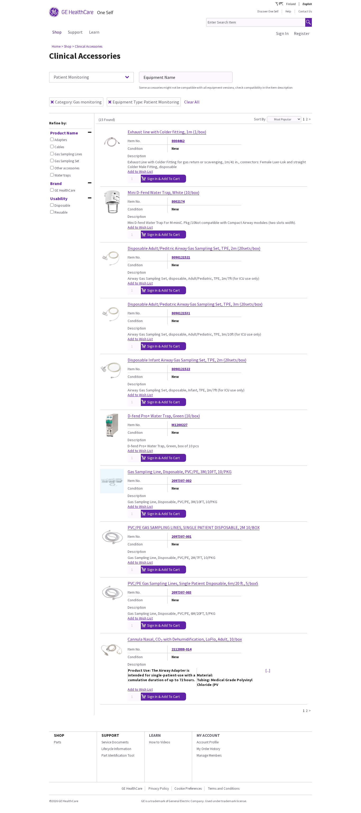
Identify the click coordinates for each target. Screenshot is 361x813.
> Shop (66, 46)
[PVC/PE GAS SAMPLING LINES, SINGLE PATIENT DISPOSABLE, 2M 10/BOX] (112, 546)
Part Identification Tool (117, 755)
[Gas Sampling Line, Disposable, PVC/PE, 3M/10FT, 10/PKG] (112, 491)
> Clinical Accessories (87, 46)
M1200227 (179, 424)
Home (56, 46)
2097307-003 (181, 592)
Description (137, 155)
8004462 (178, 140)
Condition (135, 148)
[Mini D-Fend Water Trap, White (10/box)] (112, 211)
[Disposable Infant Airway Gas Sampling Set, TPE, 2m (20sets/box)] (112, 379)
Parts (57, 742)
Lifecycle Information (116, 749)
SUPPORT (110, 735)
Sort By (260, 119)
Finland (291, 4)
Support (75, 32)
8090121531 (181, 313)
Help (288, 11)
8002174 (178, 201)
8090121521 (181, 257)
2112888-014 (181, 649)
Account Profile (208, 742)
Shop (57, 32)
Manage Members (209, 755)
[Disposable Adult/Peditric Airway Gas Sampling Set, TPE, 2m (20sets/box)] (112, 267)
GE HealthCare (132, 788)
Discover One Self (267, 11)
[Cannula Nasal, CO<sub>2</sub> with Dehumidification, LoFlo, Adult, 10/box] (112, 658)
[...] (268, 670)
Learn (94, 32)
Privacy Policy (158, 788)
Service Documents (114, 742)
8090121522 (181, 369)
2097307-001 (181, 536)
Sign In (282, 33)
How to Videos (159, 742)
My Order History (208, 749)
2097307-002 (181, 480)
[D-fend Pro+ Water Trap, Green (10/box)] (112, 435)
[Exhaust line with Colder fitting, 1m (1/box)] (112, 151)
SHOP (59, 735)
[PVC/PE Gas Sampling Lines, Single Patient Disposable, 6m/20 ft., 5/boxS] (112, 602)
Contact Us (305, 11)
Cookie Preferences (188, 788)
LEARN (155, 735)
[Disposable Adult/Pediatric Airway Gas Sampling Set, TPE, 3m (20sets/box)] (112, 323)
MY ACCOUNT (208, 735)
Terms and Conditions (223, 788)
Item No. (134, 140)
